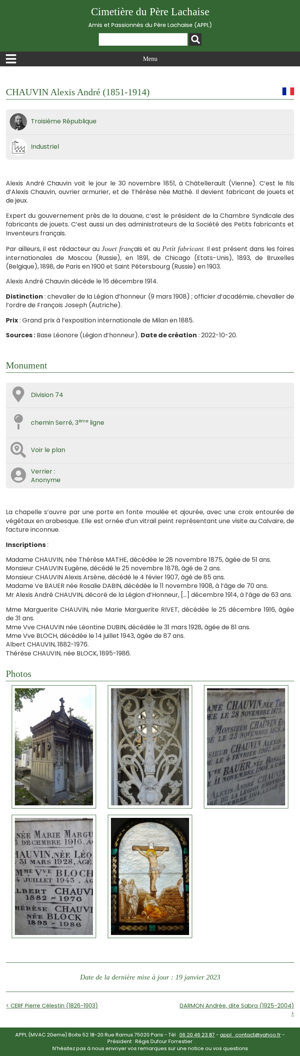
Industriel (45, 146)
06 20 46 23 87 (197, 1034)
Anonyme (46, 479)
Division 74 (47, 394)
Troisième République (63, 121)
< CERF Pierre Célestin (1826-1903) (52, 1006)
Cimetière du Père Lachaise (150, 17)
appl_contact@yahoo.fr (250, 1034)
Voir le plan (48, 449)
